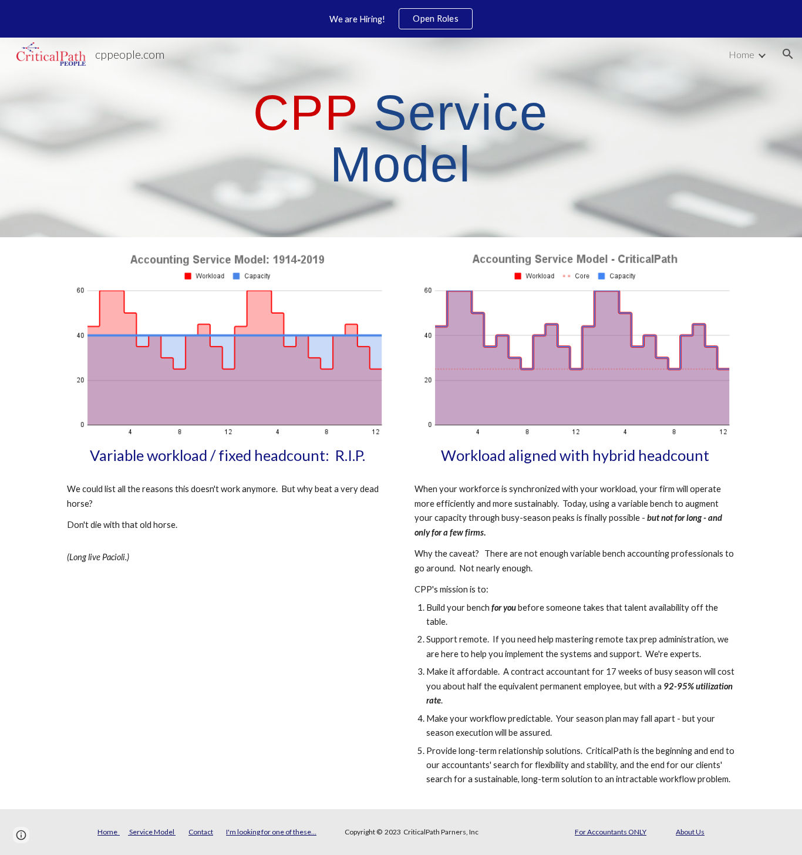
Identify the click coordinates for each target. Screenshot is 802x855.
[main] (401, 137)
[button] (788, 54)
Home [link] (741, 54)
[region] (401, 19)
